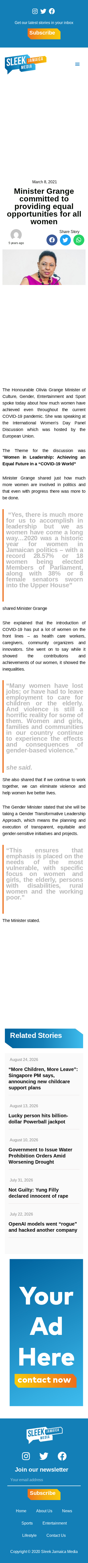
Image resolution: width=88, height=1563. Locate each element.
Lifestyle (29, 1535)
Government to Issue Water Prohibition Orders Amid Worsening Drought (40, 1156)
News (67, 1511)
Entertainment (55, 1523)
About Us (44, 1511)
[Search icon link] (63, 64)
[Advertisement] (44, 128)
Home (21, 1511)
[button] (51, 240)
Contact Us (56, 1535)
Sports (27, 1523)
